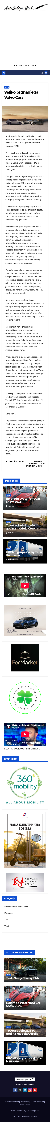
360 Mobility (21, 1111)
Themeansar (25, 1105)
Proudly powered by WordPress (17, 1102)
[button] (42, 73)
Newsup (40, 1102)
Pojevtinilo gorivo (16, 461)
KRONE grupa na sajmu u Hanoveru (24, 553)
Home (13, 1111)
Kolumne (8, 913)
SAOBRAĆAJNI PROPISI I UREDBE (25, 1117)
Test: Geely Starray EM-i (22, 978)
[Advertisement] (25, 37)
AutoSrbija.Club (33, 1111)
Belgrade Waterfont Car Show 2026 (23, 500)
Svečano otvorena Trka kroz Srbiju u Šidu (34, 463)
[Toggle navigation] (23, 73)
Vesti (7, 87)
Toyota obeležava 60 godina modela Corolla (22, 527)
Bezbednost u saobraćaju (16, 906)
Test (6, 919)
